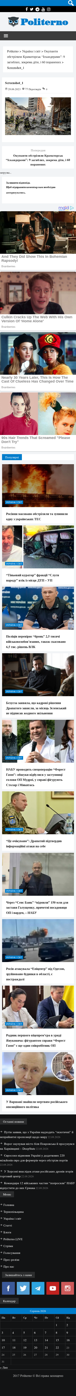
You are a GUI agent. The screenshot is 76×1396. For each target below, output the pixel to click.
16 (68, 1340)
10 (3, 1340)
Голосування (11, 1253)
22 (57, 1347)
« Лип (4, 1367)
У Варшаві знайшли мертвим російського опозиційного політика (36, 1104)
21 (46, 1347)
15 (57, 1340)
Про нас (8, 1266)
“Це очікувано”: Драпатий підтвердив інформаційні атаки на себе (34, 843)
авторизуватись (15, 192)
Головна (8, 1205)
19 (25, 1347)
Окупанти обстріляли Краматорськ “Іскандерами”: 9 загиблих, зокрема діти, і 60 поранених (38, 159)
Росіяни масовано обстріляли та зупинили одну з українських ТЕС (37, 516)
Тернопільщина (13, 1212)
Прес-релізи (11, 1260)
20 (35, 1347)
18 (14, 1347)
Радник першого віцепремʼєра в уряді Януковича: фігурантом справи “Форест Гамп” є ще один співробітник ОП (35, 1040)
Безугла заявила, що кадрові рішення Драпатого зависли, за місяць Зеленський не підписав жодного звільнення (36, 707)
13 (35, 1340)
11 (14, 1340)
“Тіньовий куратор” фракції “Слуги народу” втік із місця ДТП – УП (32, 578)
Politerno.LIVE (12, 1239)
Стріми (8, 1246)
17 (3, 1347)
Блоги (7, 1232)
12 (25, 1340)
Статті (7, 1225)
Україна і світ (14, 502)
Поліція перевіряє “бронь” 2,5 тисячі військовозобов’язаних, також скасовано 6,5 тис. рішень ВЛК (36, 641)
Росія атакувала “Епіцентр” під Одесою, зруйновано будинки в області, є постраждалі (35, 973)
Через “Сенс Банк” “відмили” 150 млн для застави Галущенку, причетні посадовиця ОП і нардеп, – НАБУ (37, 907)
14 (46, 1340)
